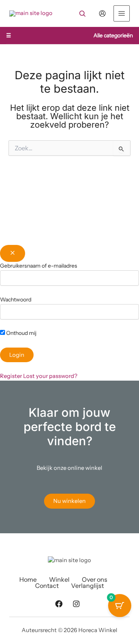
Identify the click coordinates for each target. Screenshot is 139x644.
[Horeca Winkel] (31, 13)
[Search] (82, 13)
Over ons (94, 579)
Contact (47, 585)
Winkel (59, 579)
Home (28, 579)
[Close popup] (12, 253)
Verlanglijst (87, 585)
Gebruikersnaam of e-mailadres (38, 265)
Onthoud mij (20, 332)
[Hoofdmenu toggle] (122, 13)
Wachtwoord (15, 299)
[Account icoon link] (102, 13)
